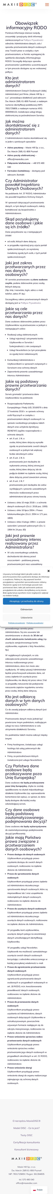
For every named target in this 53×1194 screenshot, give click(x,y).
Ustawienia (26, 617)
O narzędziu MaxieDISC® (26, 1120)
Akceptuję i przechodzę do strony (26, 601)
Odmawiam (26, 609)
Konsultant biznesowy (26, 1149)
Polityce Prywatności (33, 40)
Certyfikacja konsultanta (26, 1142)
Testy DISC (26, 1135)
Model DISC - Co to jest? (26, 1128)
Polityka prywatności (16, 623)
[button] (48, 570)
